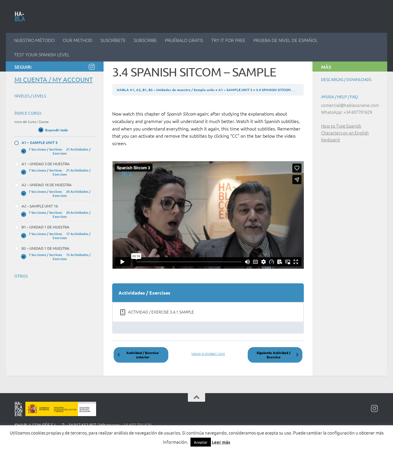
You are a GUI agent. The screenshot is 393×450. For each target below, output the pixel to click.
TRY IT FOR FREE (228, 40)
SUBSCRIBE (145, 40)
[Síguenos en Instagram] (91, 66)
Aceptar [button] (200, 442)
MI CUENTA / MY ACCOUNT (53, 79)
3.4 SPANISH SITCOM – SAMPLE (282, 89)
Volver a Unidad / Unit (208, 353)
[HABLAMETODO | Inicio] (20, 16)
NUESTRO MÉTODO (34, 40)
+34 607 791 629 (136, 425)
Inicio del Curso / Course (31, 121)
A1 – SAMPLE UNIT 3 (235, 89)
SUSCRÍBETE (113, 40)
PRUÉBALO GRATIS (184, 40)
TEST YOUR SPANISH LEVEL (42, 54)
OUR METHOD (77, 40)
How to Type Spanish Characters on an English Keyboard (345, 133)
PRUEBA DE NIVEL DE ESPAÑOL (285, 40)
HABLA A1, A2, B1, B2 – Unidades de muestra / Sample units (166, 89)
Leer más (221, 442)
